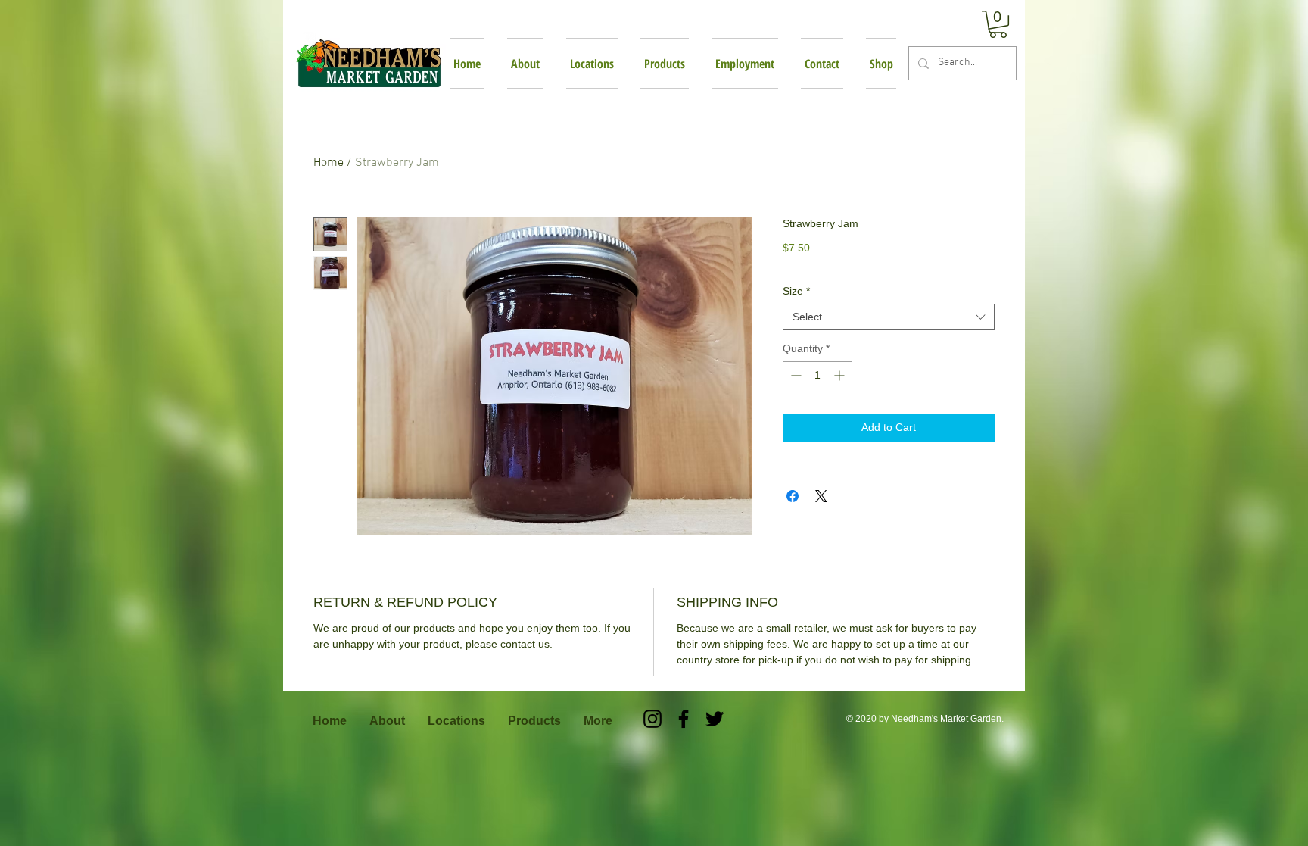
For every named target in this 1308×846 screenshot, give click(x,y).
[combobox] (889, 317)
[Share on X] (821, 496)
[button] (998, 24)
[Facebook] (683, 719)
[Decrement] (794, 375)
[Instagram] (652, 719)
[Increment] (840, 375)
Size (796, 291)
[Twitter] (714, 719)
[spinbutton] (817, 375)
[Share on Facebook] (792, 496)
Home (328, 162)
